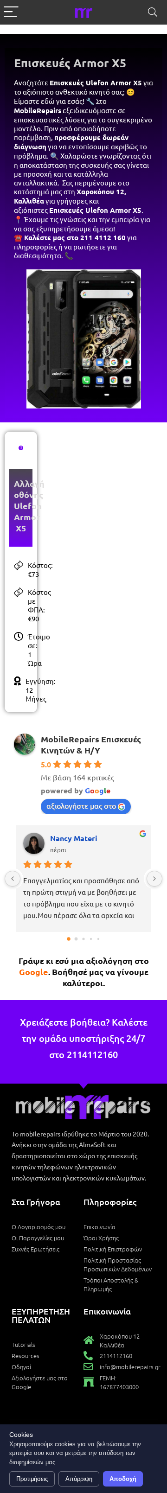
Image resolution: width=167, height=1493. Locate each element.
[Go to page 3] (91, 939)
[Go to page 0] (69, 939)
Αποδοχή (122, 1478)
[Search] (152, 12)
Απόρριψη (78, 1478)
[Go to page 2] (83, 939)
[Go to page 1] (76, 939)
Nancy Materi (73, 838)
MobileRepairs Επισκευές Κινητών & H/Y (91, 744)
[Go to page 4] (98, 939)
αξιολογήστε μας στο (81, 805)
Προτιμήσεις (32, 1478)
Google (33, 971)
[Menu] (11, 12)
